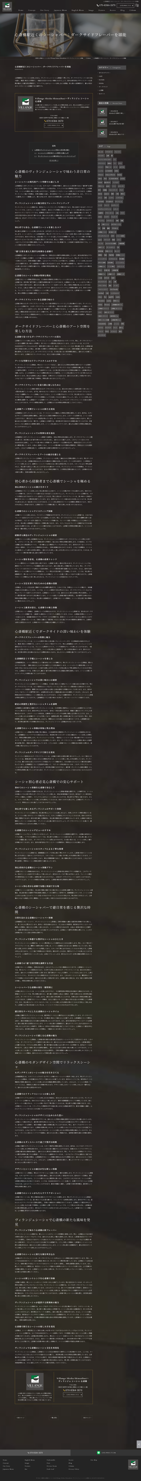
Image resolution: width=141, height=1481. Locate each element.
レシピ (100, 205)
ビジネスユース (113, 259)
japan (100, 240)
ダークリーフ (118, 201)
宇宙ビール (108, 167)
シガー (100, 312)
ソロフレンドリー (103, 289)
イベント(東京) (120, 236)
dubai (100, 178)
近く (110, 281)
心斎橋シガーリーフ (116, 308)
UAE (105, 178)
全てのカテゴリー (105, 73)
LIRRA (116, 171)
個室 (108, 228)
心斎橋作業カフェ (116, 320)
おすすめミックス (116, 224)
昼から (121, 327)
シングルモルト (115, 293)
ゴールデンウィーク (103, 236)
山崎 (108, 155)
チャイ (115, 327)
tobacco (100, 175)
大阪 (105, 197)
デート (100, 197)
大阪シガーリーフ (109, 312)
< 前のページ (20, 1418)
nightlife (111, 297)
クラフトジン (101, 163)
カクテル (100, 327)
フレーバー (117, 152)
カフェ (120, 163)
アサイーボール (109, 213)
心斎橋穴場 (115, 270)
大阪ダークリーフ (103, 316)
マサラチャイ (110, 220)
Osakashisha (102, 324)
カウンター (121, 186)
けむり (100, 270)
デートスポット (111, 247)
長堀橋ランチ (120, 274)
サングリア (108, 327)
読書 (104, 228)
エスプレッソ (114, 205)
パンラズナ (116, 182)
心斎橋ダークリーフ (103, 308)
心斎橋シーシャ (102, 232)
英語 (105, 255)
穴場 (117, 194)
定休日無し (111, 262)
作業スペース (108, 251)
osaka (117, 297)
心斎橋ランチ (111, 274)
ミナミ (119, 240)
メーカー (116, 285)
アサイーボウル (102, 285)
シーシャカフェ (120, 262)
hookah (101, 80)
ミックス (100, 171)
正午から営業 (101, 262)
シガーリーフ (120, 266)
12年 (107, 293)
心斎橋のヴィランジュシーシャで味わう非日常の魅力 (52, 150)
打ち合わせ (115, 228)
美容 (110, 285)
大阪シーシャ (105, 224)
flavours (106, 304)
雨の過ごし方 (112, 232)
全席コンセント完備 (103, 320)
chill (100, 76)
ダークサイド (103, 87)
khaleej (119, 175)
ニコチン (111, 197)
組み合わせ (107, 182)
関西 (112, 194)
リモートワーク (113, 190)
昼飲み (109, 163)
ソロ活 (100, 278)
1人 (99, 228)
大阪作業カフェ (114, 316)
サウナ (122, 213)
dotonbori (101, 301)
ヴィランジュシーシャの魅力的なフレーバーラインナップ (56, 156)
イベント (100, 331)
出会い (108, 186)
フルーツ (106, 205)
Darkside (101, 201)
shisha (101, 83)
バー (115, 163)
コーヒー (100, 167)
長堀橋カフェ (101, 274)
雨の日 (100, 194)
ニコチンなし (119, 197)
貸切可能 (100, 251)
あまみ (100, 217)
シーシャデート (102, 259)
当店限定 (100, 213)
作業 (122, 324)
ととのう (106, 217)
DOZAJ (122, 178)
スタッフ (115, 209)
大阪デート (101, 247)
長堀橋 (105, 190)
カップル (100, 243)
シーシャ (116, 324)
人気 (117, 213)
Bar (105, 297)
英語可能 (111, 255)
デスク (121, 190)
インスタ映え (111, 266)
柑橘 (122, 220)
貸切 (120, 331)
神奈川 (122, 194)
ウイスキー (101, 155)
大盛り (113, 278)
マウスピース (108, 152)
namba (109, 301)
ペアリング (107, 240)
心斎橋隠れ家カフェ (117, 304)
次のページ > (87, 1418)
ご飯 (115, 281)
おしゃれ (100, 152)
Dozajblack (109, 201)
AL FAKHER (108, 171)
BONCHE (107, 270)
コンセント (114, 331)
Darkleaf (101, 293)
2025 (112, 236)
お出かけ (106, 194)
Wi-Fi (106, 331)
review (100, 182)
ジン (114, 159)
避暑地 (100, 255)
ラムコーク (114, 217)
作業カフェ (116, 301)
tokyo (100, 297)
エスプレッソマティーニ (104, 209)
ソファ (114, 186)
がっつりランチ (102, 281)
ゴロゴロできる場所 (110, 243)
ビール (115, 167)
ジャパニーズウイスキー (104, 159)
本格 (117, 220)
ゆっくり (117, 251)
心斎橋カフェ (101, 266)
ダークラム (101, 220)
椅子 (99, 190)
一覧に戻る (53, 1418)
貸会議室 (121, 259)
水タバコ (102, 94)
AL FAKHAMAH (113, 178)
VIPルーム (101, 186)
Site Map (94, 1460)
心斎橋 (101, 90)
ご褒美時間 (121, 243)
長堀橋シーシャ (120, 255)
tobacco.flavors (110, 175)
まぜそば (106, 278)
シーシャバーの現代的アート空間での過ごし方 (53, 153)
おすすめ (122, 167)
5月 (118, 247)
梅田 (113, 240)
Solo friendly (114, 289)
